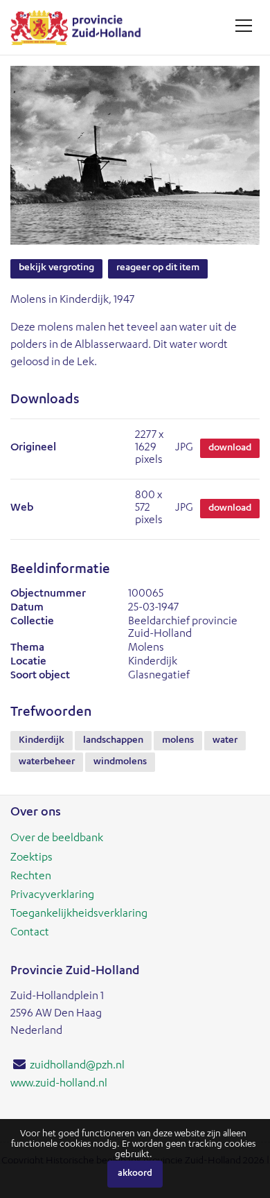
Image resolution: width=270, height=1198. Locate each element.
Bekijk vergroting (56, 268)
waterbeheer (47, 762)
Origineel (33, 448)
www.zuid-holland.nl (58, 1084)
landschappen (113, 740)
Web (21, 508)
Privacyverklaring (52, 896)
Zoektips (31, 858)
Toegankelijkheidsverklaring (78, 914)
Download (229, 448)
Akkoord (135, 1174)
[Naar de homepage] (80, 27)
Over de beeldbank (56, 839)
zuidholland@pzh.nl (77, 1066)
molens (178, 740)
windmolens (120, 762)
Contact (29, 933)
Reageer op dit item (157, 268)
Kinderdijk (41, 740)
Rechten (30, 877)
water (225, 740)
